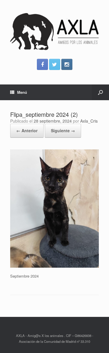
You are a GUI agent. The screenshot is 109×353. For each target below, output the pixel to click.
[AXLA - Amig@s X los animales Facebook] (42, 64)
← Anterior (26, 130)
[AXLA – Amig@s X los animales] (54, 31)
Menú (22, 92)
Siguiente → (63, 130)
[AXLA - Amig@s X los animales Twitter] (54, 64)
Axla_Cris (89, 121)
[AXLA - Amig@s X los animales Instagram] (66, 64)
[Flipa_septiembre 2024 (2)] (54, 266)
